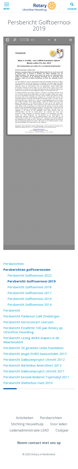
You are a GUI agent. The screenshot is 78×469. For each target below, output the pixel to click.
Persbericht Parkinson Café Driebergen (31, 316)
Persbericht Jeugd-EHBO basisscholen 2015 (35, 354)
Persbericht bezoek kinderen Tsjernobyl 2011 (36, 377)
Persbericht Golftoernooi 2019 (31, 281)
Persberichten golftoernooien (26, 269)
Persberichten (13, 264)
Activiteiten (24, 417)
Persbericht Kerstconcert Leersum (28, 322)
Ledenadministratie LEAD (29, 430)
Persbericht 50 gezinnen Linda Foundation (33, 348)
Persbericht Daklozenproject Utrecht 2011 (34, 371)
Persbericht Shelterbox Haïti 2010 (28, 383)
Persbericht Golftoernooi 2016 (29, 299)
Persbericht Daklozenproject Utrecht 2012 (34, 359)
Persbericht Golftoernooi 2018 (29, 287)
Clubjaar (62, 430)
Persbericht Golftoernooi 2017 (29, 293)
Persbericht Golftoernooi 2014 (29, 304)
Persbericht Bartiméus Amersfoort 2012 (32, 365)
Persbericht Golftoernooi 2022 (29, 275)
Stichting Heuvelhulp (27, 424)
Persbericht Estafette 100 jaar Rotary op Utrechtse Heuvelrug (33, 330)
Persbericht (11, 310)
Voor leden (58, 424)
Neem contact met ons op (39, 442)
